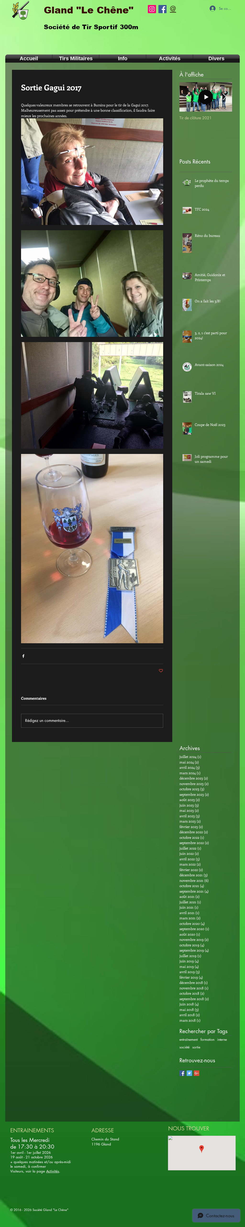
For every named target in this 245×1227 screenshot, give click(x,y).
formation (207, 1039)
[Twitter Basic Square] (189, 1073)
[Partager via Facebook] (23, 656)
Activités (52, 1171)
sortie (196, 1047)
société (184, 1047)
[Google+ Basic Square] (196, 1073)
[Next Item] (224, 97)
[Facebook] (162, 9)
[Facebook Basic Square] (182, 1073)
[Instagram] (152, 9)
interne (222, 1039)
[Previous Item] (187, 97)
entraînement (188, 1039)
